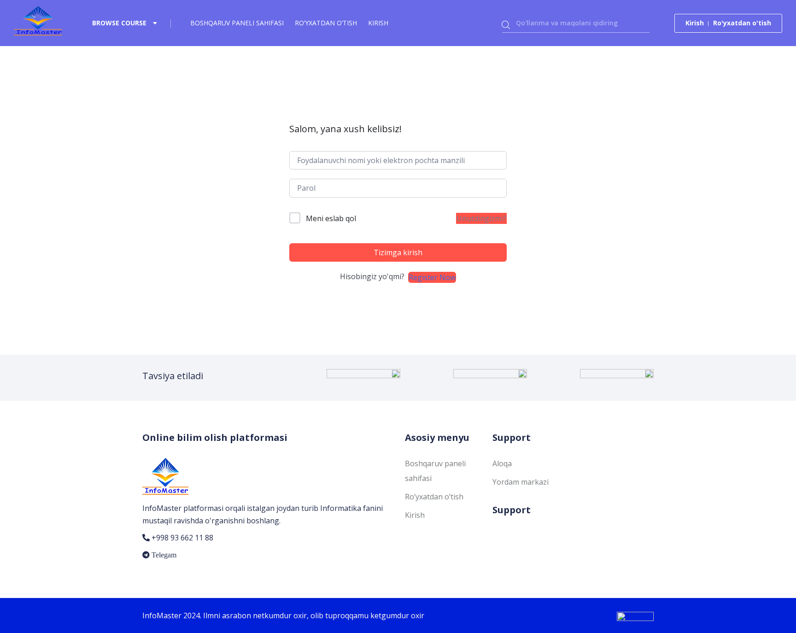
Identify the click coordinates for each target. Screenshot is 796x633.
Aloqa (502, 463)
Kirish (378, 22)
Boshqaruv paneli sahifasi (237, 22)
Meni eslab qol (331, 218)
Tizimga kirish (398, 252)
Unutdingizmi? (481, 218)
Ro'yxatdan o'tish (742, 22)
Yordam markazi (520, 482)
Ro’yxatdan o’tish (326, 22)
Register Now (432, 277)
